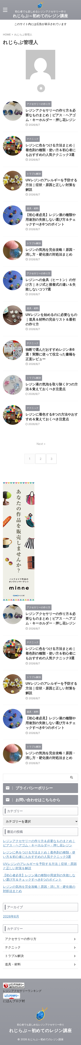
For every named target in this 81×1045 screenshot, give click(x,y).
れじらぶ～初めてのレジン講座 (40, 15)
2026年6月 (11, 916)
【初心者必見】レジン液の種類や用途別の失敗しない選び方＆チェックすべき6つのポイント (51, 219)
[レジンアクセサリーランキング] (14, 987)
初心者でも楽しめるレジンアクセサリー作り (40, 1024)
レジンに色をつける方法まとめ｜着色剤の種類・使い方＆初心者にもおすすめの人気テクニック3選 (51, 150)
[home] (41, 88)
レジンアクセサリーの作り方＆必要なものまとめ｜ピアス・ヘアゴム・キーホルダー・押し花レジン (51, 115)
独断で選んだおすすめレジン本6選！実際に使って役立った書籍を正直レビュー (51, 354)
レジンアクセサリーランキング (22, 990)
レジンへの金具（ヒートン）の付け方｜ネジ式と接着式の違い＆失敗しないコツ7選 (51, 284)
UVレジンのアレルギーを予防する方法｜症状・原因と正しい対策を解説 (51, 185)
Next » (41, 444)
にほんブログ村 (14, 1001)
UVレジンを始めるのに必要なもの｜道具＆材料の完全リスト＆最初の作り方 (51, 319)
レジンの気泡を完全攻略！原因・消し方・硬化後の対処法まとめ (39, 889)
